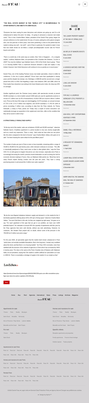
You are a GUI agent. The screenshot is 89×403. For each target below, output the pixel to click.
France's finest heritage (71, 337)
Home (11, 4)
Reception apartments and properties (63, 333)
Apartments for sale (10, 308)
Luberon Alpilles (26, 321)
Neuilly (18, 312)
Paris (11, 312)
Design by (45, 395)
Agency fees (55, 390)
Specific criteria (58, 329)
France (6, 312)
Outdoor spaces (57, 342)
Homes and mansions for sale (63, 308)
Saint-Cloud (6, 316)
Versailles (14, 316)
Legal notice (25, 390)
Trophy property (67, 342)
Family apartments (58, 337)
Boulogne (24, 312)
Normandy (21, 316)
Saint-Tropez (21, 325)
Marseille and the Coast (10, 325)
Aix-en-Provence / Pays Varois (11, 321)
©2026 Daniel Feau (13, 390)
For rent (6, 329)
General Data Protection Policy (40, 390)
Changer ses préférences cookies (71, 390)
